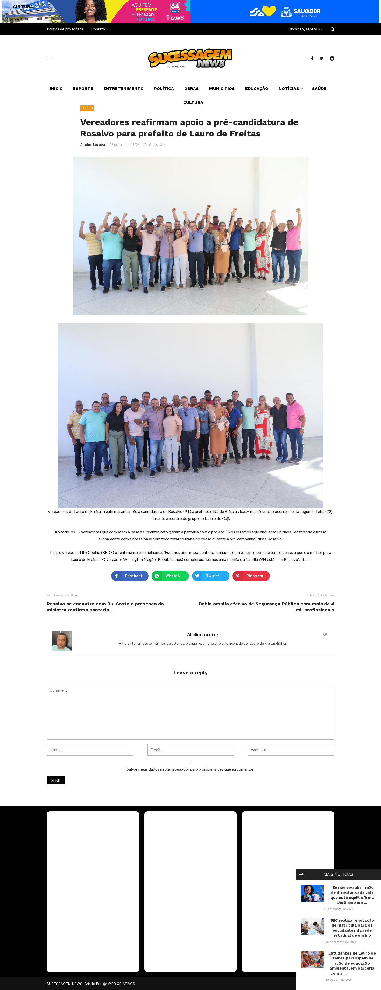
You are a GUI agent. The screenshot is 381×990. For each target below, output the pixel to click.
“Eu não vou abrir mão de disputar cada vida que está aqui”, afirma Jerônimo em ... (352, 895)
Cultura (193, 102)
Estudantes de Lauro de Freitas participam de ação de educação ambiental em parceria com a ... (352, 963)
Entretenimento (123, 88)
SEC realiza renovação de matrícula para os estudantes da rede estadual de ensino (352, 928)
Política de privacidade (65, 29)
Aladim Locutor (93, 144)
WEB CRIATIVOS (121, 984)
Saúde (319, 88)
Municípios (222, 88)
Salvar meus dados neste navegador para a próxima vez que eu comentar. (190, 769)
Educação (256, 88)
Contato (98, 29)
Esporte (83, 88)
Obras (191, 88)
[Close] (301, 874)
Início (56, 88)
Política (164, 88)
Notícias (289, 88)
